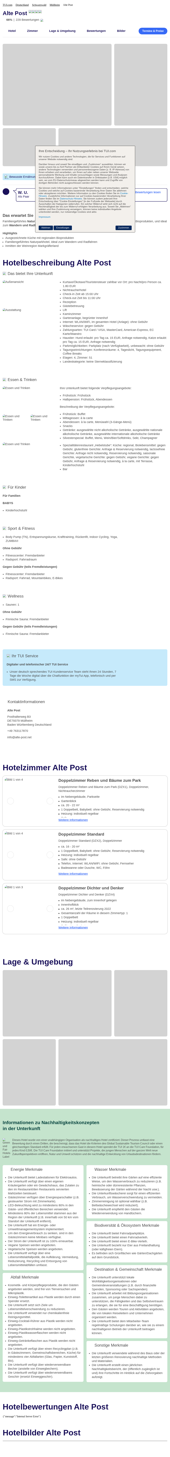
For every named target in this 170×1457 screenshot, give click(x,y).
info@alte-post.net (19, 737)
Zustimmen (123, 227)
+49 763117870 (17, 730)
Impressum (44, 216)
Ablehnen (45, 227)
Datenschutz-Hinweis (71, 198)
